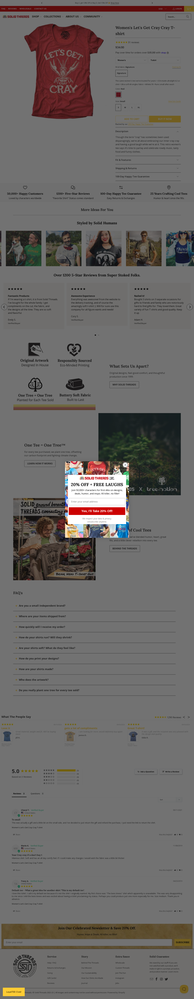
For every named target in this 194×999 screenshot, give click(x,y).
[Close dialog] (125, 464)
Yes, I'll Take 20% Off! (97, 511)
